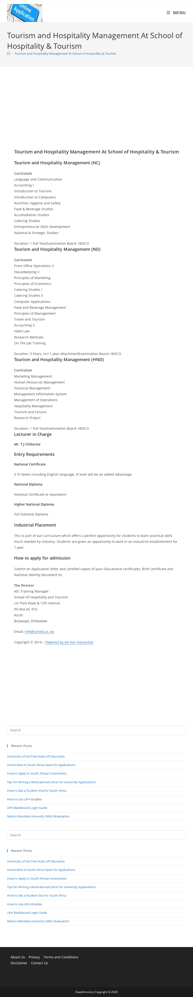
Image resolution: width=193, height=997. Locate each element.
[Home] (8, 53)
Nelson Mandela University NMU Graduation (38, 816)
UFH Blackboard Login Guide (27, 808)
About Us (18, 957)
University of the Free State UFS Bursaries (36, 756)
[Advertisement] (96, 114)
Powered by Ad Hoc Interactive (69, 642)
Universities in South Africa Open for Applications (41, 765)
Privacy (35, 957)
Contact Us (39, 963)
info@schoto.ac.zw (39, 631)
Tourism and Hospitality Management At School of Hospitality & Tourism (65, 53)
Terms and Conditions (61, 957)
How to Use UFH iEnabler (24, 799)
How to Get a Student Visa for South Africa (36, 790)
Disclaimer (19, 963)
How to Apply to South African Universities (36, 773)
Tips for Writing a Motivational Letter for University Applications (51, 782)
